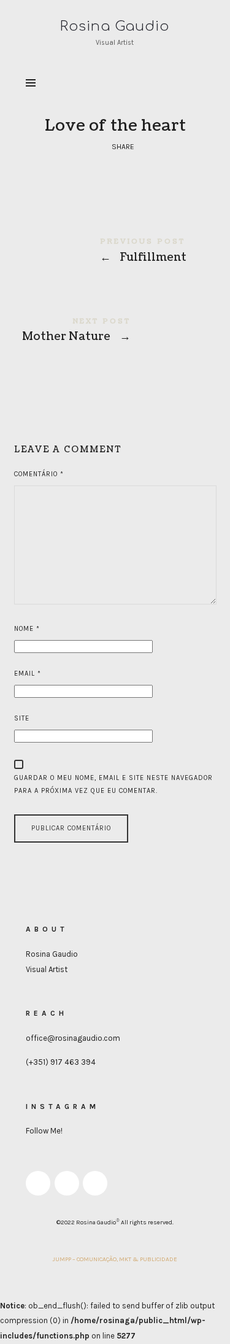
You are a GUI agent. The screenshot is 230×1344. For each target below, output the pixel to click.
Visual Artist (46, 969)
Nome (27, 629)
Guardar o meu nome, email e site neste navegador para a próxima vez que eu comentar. (113, 784)
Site (21, 718)
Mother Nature (115, 332)
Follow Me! (44, 1130)
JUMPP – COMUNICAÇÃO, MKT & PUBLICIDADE (115, 1259)
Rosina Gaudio (52, 954)
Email (27, 674)
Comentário (39, 474)
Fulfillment (115, 252)
